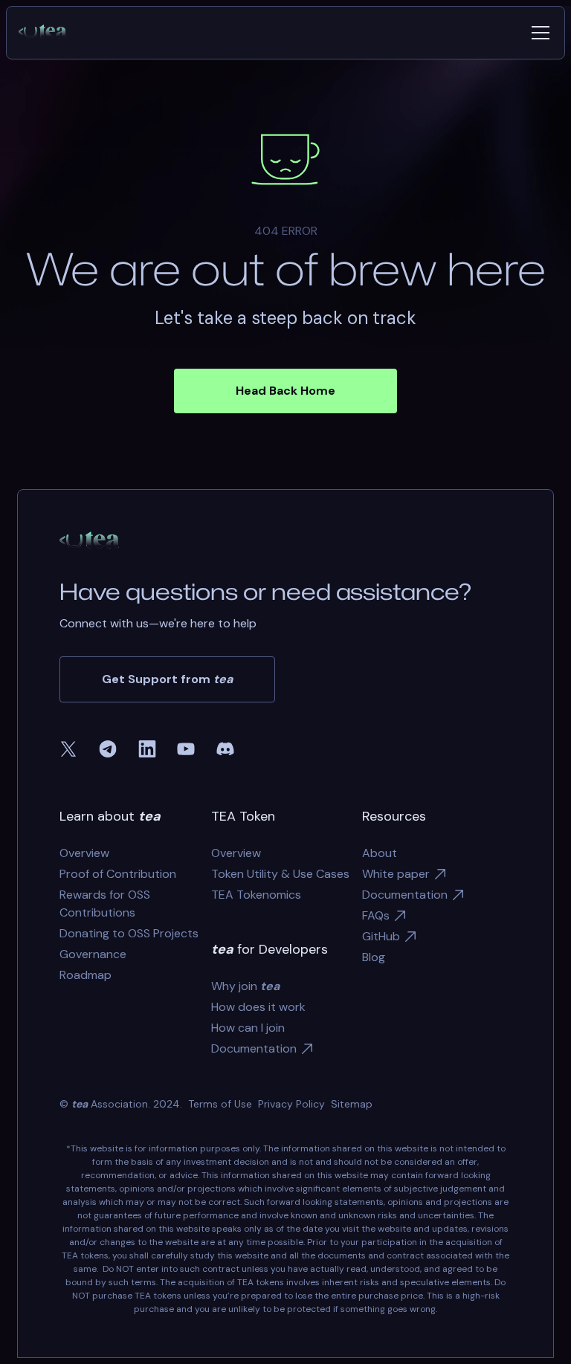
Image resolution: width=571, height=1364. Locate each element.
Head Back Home (285, 390)
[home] (48, 33)
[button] (537, 33)
